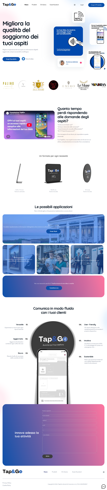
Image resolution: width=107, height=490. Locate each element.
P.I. (43, 430)
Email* (43, 425)
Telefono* (44, 420)
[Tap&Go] (9, 4)
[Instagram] (74, 5)
